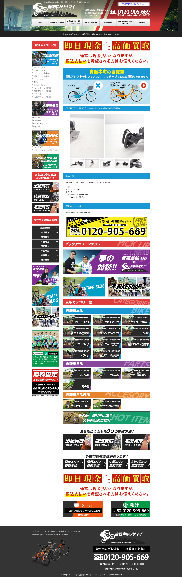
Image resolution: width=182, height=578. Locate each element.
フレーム (38, 121)
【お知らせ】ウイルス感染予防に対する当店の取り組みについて (91, 34)
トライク (38, 94)
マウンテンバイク (41, 79)
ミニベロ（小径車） (42, 73)
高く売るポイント (91, 22)
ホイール (38, 118)
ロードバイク (39, 67)
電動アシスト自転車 (42, 91)
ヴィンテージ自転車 (42, 88)
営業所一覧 (108, 22)
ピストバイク (39, 85)
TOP (40, 22)
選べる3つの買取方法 (74, 22)
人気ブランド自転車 (42, 97)
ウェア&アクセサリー (43, 147)
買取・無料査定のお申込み (125, 22)
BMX (36, 82)
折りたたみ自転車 (41, 76)
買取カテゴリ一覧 (57, 22)
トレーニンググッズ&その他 (46, 150)
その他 (37, 126)
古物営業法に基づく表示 (133, 4)
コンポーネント (40, 123)
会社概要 (141, 22)
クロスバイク (39, 70)
